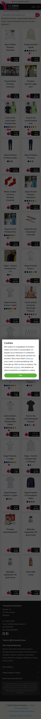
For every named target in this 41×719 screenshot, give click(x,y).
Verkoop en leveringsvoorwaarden (21, 711)
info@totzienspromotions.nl (17, 624)
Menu (34, 7)
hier (31, 358)
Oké (20, 375)
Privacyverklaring (21, 708)
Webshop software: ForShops (20, 716)
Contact (32, 705)
